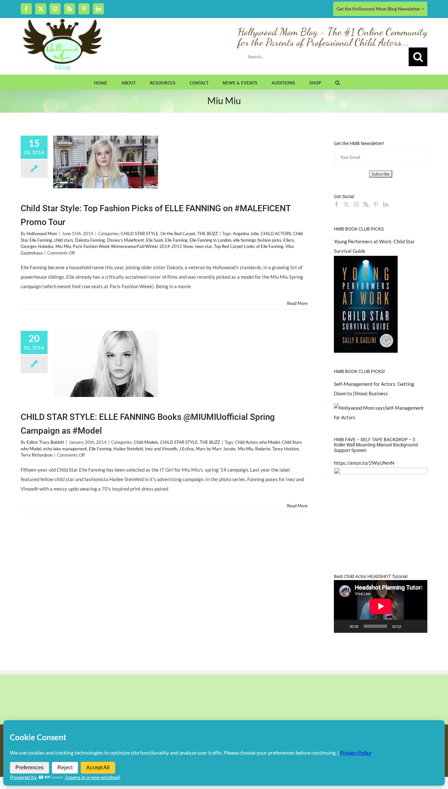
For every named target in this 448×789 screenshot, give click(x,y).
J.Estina (186, 448)
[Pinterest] (375, 204)
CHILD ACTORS (276, 233)
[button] (337, 82)
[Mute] (408, 626)
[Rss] (366, 204)
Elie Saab (154, 240)
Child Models (146, 442)
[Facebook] (336, 204)
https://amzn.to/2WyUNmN (364, 463)
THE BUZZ (207, 233)
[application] (380, 606)
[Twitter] (346, 204)
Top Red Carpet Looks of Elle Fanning (248, 246)
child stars (63, 240)
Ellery (288, 240)
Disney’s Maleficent (125, 240)
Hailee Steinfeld (128, 448)
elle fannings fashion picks (257, 240)
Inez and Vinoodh (161, 448)
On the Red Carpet (177, 233)
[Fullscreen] (419, 626)
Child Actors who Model (257, 442)
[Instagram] (356, 204)
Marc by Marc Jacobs (216, 448)
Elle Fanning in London (210, 240)
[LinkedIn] (385, 204)
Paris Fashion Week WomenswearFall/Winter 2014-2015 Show (133, 246)
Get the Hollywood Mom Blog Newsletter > (380, 8)
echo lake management (65, 448)
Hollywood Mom (42, 233)
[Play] (342, 626)
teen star (203, 246)
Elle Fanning (176, 240)
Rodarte (262, 448)
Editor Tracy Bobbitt (45, 442)
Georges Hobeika (37, 246)
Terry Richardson (36, 455)
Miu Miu (63, 246)
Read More (297, 303)
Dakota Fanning (90, 240)
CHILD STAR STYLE (139, 233)
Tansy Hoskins (285, 448)
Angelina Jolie (246, 233)
